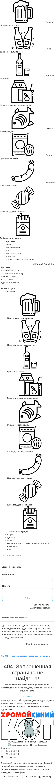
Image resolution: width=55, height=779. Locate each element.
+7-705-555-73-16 (10, 270)
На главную (27, 696)
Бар (8, 250)
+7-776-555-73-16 (10, 754)
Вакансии (11, 256)
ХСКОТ (4, 656)
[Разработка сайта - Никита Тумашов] (27, 745)
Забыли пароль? (42, 605)
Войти (28, 598)
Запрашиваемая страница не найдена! (31, 656)
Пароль (6, 586)
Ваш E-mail (8, 574)
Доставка (10, 241)
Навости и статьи (14, 253)
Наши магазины (14, 247)
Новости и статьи (40, 543)
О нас (9, 244)
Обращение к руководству (38, 776)
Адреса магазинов (10, 282)
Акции (10, 534)
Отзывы (27, 543)
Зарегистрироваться (40, 608)
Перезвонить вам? (11, 776)
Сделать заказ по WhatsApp (20, 259)
